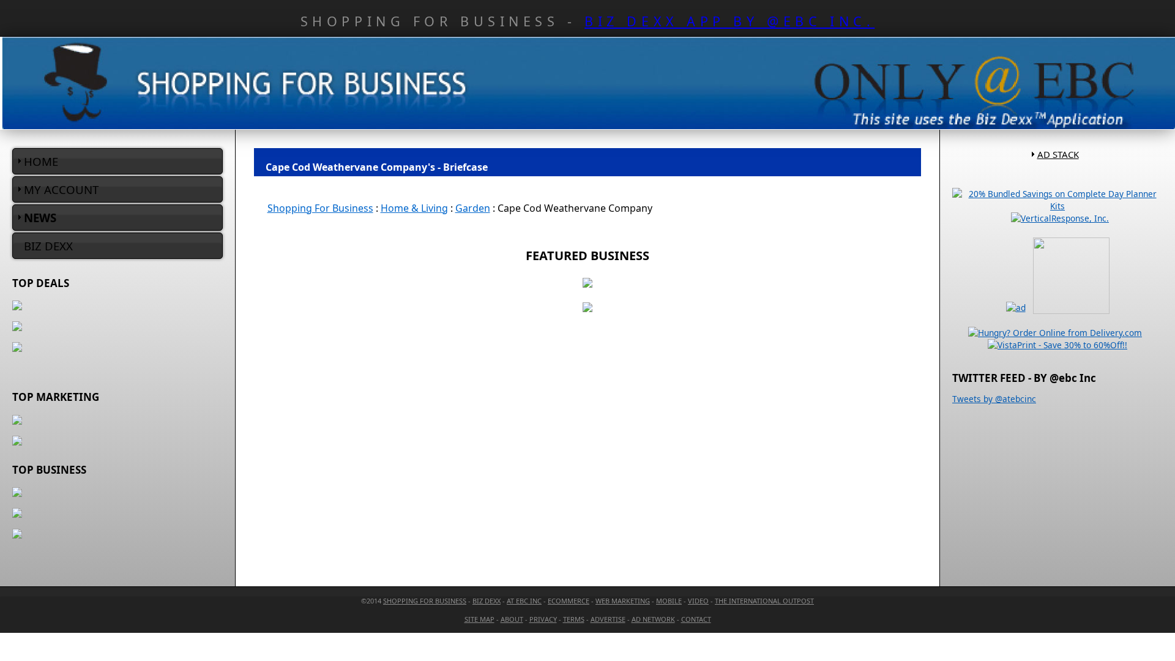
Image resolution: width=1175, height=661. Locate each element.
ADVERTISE (608, 619)
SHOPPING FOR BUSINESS (424, 600)
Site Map (479, 619)
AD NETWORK (653, 619)
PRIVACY (543, 619)
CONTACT (696, 619)
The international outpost (764, 600)
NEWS (40, 217)
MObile (669, 600)
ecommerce (568, 600)
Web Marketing (622, 600)
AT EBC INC (524, 600)
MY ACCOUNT (61, 189)
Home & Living (414, 208)
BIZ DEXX (48, 245)
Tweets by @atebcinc (994, 399)
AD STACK (1058, 154)
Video (698, 600)
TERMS (573, 619)
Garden (472, 208)
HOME (41, 161)
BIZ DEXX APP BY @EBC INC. (729, 21)
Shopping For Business (320, 208)
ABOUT (512, 619)
